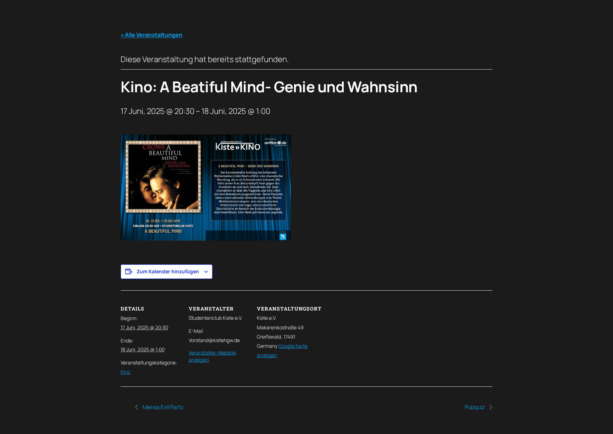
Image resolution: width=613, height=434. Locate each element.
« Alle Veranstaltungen (151, 35)
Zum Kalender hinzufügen (168, 271)
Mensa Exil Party (162, 407)
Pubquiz (475, 407)
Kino (125, 371)
